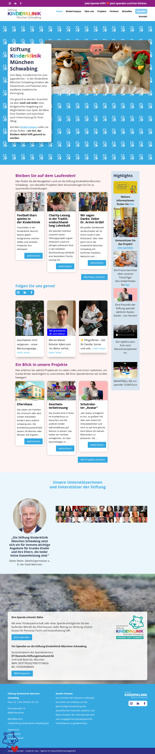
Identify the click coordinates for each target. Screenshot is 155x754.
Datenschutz (14, 733)
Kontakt (143, 16)
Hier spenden (125, 247)
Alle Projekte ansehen (92, 459)
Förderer (114, 11)
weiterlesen (33, 255)
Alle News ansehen (94, 277)
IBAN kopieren (22, 673)
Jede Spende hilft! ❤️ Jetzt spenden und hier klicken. (116, 3)
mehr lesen (23, 352)
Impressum (13, 729)
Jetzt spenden (22, 637)
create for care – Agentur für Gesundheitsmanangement (51, 750)
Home (59, 11)
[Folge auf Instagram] (10, 3)
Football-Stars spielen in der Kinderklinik (28, 218)
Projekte (101, 11)
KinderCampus (73, 11)
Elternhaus (24, 404)
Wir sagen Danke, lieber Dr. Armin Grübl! (92, 218)
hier (131, 204)
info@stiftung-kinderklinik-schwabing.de (28, 723)
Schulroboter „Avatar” (89, 406)
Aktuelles (127, 11)
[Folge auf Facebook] (21, 3)
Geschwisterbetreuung (58, 406)
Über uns (89, 11)
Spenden (141, 11)
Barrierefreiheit (15, 738)
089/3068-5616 (15, 719)
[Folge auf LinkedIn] (15, 3)
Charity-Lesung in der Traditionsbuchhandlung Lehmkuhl (59, 220)
